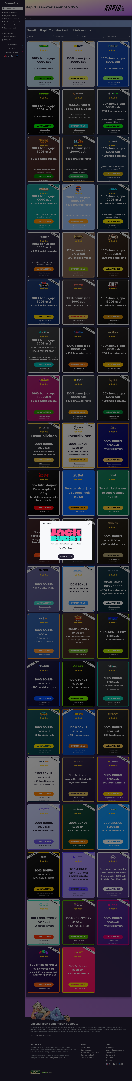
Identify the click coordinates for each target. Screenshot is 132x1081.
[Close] (89, 523)
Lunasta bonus (66, 556)
